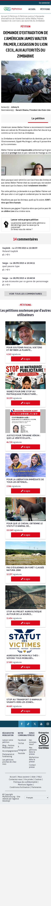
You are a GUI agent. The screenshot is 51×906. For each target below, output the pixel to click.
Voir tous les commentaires (25, 293)
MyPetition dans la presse (34, 759)
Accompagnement (10, 751)
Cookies (38, 779)
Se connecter (44, 2)
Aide (33, 777)
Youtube (21, 753)
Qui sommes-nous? (33, 742)
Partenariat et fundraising (8, 755)
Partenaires (36, 787)
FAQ (39, 777)
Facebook (22, 740)
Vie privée (28, 779)
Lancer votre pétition (7, 741)
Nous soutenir (24, 777)
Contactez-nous (15, 779)
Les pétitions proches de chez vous (9, 762)
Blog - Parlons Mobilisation (8, 746)
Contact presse (32, 766)
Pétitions (14, 16)
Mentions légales (25, 785)
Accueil (32, 9)
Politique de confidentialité (25, 782)
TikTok (21, 743)
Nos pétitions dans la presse (33, 751)
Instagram (22, 750)
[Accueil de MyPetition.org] (13, 9)
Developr (6, 801)
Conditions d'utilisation (20, 787)
